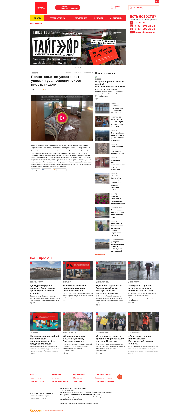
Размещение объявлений (104, 381)
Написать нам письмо (38, 398)
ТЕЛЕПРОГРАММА (57, 18)
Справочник (77, 381)
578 (67, 353)
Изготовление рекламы (103, 378)
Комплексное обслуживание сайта (54, 411)
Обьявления (77, 378)
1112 (133, 353)
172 (99, 99)
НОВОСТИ (37, 18)
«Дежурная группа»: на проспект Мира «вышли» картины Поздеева (110, 338)
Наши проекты (36, 23)
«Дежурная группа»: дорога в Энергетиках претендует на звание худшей (42, 289)
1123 (100, 353)
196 (34, 303)
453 (132, 302)
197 (67, 300)
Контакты (55, 378)
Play (58, 8)
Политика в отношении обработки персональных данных (79, 403)
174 (99, 305)
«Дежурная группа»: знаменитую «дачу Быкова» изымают (74, 338)
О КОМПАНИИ (116, 18)
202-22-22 (139, 22)
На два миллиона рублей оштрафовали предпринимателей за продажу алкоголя (44, 340)
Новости (98, 79)
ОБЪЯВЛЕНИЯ (81, 18)
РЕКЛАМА (98, 18)
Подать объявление (144, 32)
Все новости (100, 255)
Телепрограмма (79, 374)
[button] (75, 67)
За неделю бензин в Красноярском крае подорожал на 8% (74, 288)
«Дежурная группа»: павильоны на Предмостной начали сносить (140, 340)
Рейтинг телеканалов (60, 381)
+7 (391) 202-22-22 (144, 25)
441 (34, 353)
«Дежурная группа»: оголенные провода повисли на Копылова (141, 288)
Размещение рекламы (102, 374)
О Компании (56, 374)
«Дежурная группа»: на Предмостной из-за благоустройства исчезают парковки (109, 289)
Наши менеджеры (37, 381)
